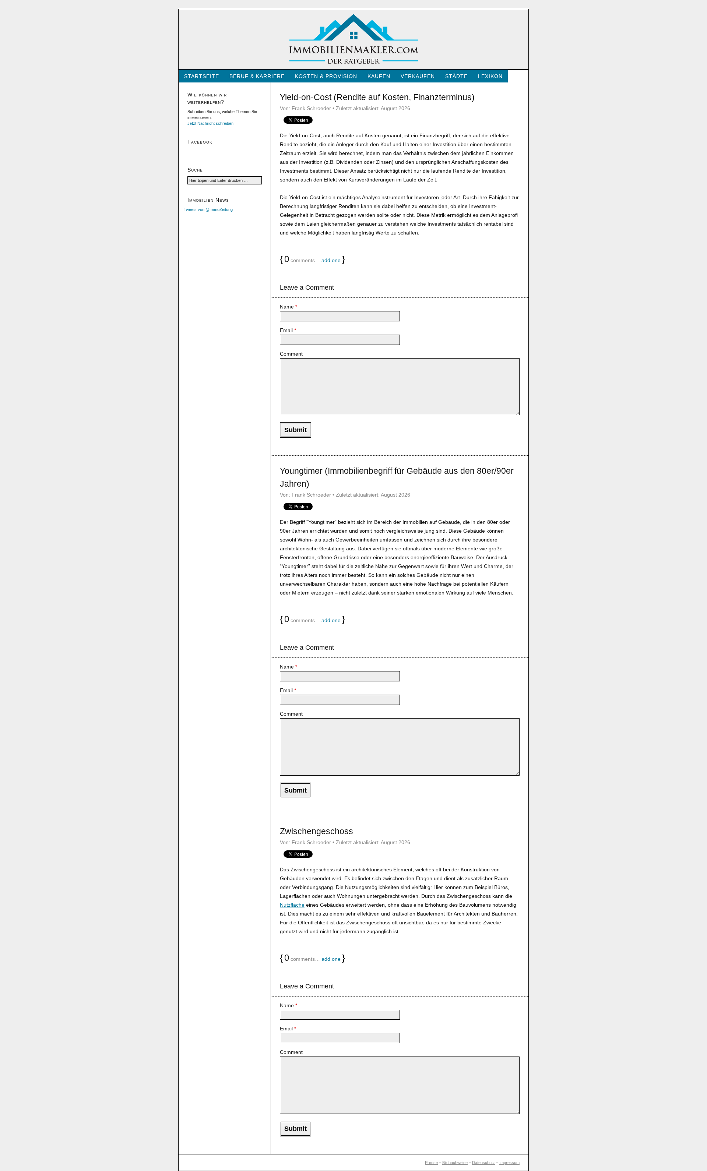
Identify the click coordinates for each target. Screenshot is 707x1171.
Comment (291, 354)
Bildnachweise (455, 1162)
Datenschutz (483, 1162)
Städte (456, 76)
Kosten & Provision (326, 76)
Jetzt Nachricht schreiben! (211, 123)
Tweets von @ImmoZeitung (208, 209)
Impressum (509, 1162)
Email (288, 330)
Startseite (201, 76)
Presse (431, 1162)
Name (288, 307)
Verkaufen (418, 76)
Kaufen (378, 76)
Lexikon (490, 76)
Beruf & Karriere (257, 76)
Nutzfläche (292, 905)
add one (331, 260)
